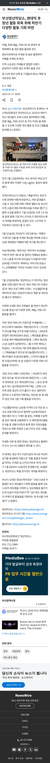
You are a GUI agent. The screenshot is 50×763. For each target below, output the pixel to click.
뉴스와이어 (14, 108)
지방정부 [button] (16, 651)
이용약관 (29, 758)
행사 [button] (27, 651)
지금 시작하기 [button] (12, 685)
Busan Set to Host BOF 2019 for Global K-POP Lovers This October (34, 625)
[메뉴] (3, 9)
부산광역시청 (9, 89)
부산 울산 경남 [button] (10, 657)
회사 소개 (19, 758)
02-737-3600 (26, 740)
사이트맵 (38, 758)
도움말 (25, 733)
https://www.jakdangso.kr (29, 509)
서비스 (25, 721)
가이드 (25, 727)
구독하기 (42, 604)
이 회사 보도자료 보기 (13, 633)
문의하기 (24, 744)
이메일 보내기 (9, 548)
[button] (4, 100)
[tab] (25, 715)
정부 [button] (5, 651)
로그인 (11, 758)
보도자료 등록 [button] (25, 706)
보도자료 (25, 714)
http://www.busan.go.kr (25, 524)
